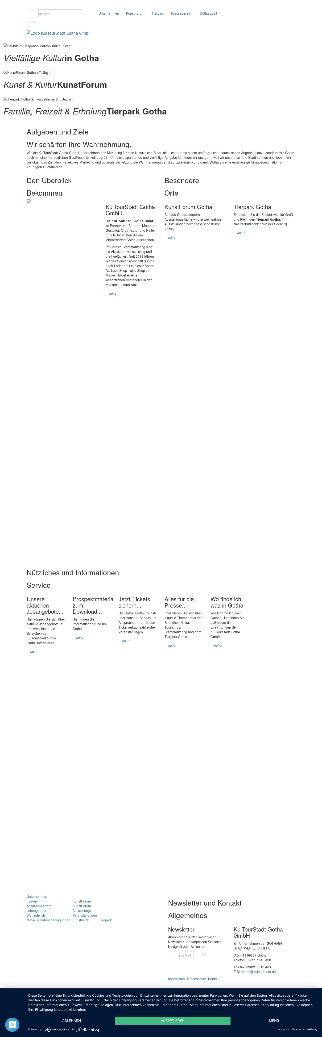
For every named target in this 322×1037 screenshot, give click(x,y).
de (28, 21)
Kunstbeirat (81, 920)
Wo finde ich (36, 915)
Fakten (32, 901)
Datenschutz (196, 978)
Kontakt (213, 978)
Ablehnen (71, 1020)
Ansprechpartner (39, 905)
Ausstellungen (83, 910)
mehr (274, 1020)
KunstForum (135, 13)
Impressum (176, 978)
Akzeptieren (173, 1020)
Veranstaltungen (85, 915)
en (35, 21)
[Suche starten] (34, 13)
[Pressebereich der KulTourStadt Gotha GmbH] (184, 696)
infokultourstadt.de (260, 971)
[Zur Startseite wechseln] (59, 32)
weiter (113, 293)
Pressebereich (182, 13)
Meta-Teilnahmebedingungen (48, 920)
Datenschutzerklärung (304, 1029)
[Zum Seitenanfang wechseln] (1, 985)
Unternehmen (109, 13)
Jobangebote (36, 910)
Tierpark (158, 13)
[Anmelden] (204, 954)
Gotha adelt (208, 13)
